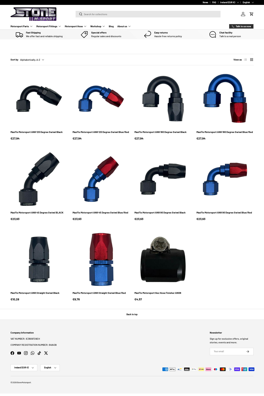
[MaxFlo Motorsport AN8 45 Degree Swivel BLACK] (39, 179)
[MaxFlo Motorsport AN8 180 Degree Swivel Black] (163, 98)
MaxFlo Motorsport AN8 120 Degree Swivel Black (37, 131)
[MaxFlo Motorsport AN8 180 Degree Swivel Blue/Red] (225, 98)
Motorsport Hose (74, 26)
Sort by (14, 59)
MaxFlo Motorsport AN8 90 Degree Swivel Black (160, 212)
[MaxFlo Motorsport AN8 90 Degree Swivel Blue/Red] (225, 179)
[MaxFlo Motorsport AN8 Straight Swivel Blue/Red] (101, 259)
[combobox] (148, 14)
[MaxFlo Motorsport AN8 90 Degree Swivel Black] (163, 179)
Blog (111, 26)
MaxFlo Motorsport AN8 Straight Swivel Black (35, 292)
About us (122, 26)
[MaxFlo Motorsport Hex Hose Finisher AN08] (163, 259)
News (205, 2)
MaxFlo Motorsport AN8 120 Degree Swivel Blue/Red (101, 131)
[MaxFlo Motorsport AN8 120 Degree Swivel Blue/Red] (101, 98)
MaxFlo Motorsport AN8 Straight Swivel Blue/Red (99, 292)
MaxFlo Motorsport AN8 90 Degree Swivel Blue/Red (224, 212)
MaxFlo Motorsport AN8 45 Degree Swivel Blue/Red (100, 212)
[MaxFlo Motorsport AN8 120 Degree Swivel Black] (39, 98)
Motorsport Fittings (46, 26)
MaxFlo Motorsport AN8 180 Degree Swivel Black (160, 131)
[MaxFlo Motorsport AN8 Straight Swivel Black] (39, 259)
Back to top (132, 314)
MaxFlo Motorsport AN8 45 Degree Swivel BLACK (37, 212)
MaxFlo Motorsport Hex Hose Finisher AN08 (157, 292)
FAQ (214, 2)
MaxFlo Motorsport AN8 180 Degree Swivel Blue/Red (224, 131)
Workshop (95, 26)
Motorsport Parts (20, 26)
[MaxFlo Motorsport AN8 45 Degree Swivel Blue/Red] (101, 179)
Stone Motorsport (24, 382)
